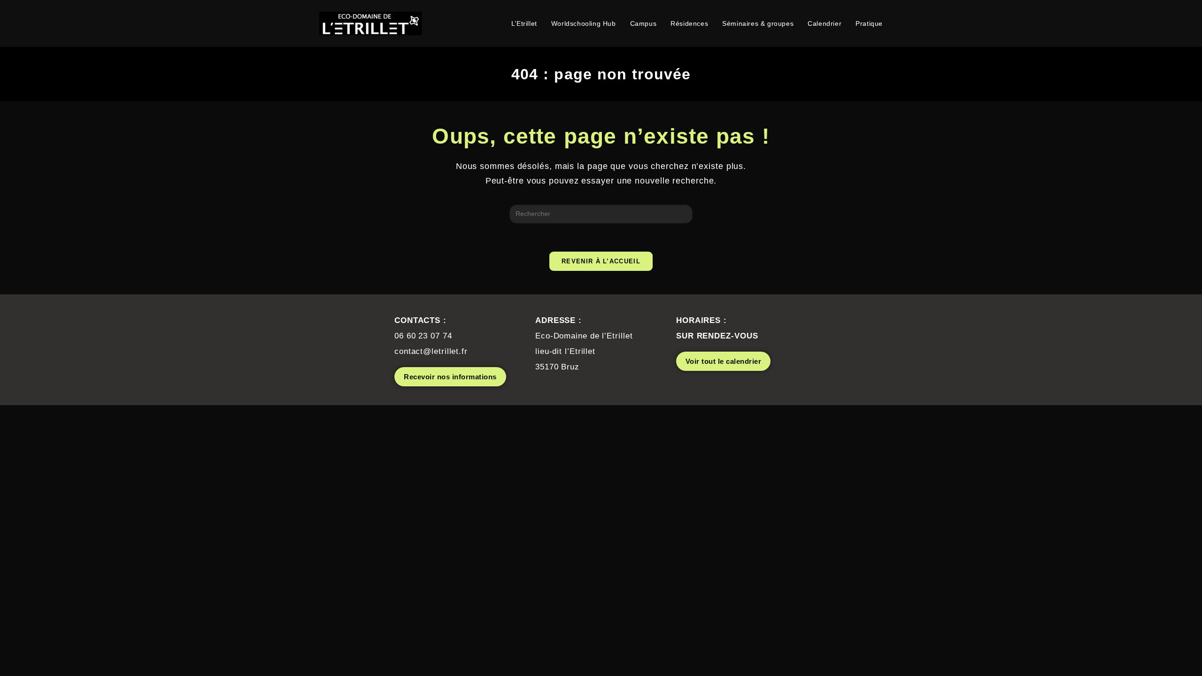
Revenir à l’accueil (601, 261)
